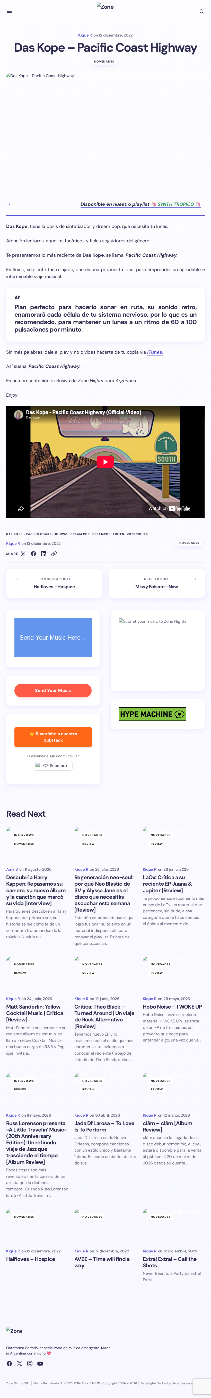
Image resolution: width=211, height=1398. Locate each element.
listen (119, 534)
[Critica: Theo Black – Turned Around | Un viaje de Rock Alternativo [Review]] (105, 973)
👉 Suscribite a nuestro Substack (53, 737)
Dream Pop (80, 534)
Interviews (24, 835)
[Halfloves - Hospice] (54, 583)
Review (88, 843)
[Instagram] (30, 1363)
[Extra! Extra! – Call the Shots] (174, 1226)
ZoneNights (137, 534)
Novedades (104, 61)
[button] (9, 11)
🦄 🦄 (141, 204)
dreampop (101, 534)
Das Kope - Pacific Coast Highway (37, 534)
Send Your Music (53, 690)
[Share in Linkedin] (44, 554)
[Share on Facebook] (33, 554)
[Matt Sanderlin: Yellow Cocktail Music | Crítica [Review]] (37, 973)
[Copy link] (54, 554)
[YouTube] (40, 1363)
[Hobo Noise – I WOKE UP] (174, 973)
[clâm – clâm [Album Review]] (174, 1090)
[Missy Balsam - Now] (157, 583)
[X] (19, 1363)
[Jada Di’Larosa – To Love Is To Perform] (105, 1090)
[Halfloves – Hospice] (37, 1226)
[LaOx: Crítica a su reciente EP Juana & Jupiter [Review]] (174, 844)
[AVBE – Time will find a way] (105, 1226)
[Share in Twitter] (23, 554)
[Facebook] (9, 1363)
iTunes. (155, 352)
